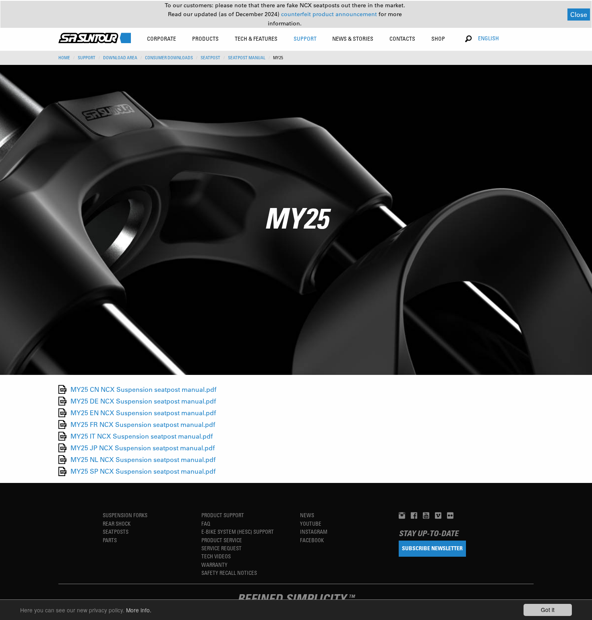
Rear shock (116, 523)
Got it (548, 609)
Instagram (313, 531)
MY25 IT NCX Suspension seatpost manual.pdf (141, 436)
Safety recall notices (229, 572)
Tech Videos (216, 556)
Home (64, 57)
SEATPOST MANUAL (246, 57)
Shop (438, 38)
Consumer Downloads (169, 57)
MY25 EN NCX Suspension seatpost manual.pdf (143, 412)
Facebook (312, 540)
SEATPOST (210, 57)
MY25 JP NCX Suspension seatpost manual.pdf (142, 447)
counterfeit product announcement (330, 14)
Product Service (221, 540)
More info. (138, 610)
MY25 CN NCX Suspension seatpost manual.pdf (143, 389)
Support (86, 57)
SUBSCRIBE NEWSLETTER (432, 548)
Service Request (221, 548)
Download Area (120, 57)
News (307, 515)
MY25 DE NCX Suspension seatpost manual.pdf (143, 401)
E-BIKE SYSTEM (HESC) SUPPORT (237, 531)
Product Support (222, 515)
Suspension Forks (125, 515)
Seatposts (115, 531)
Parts (110, 540)
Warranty (214, 564)
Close (578, 14)
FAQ (205, 523)
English (488, 38)
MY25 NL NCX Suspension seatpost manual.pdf (142, 459)
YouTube (310, 523)
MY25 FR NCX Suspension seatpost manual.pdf (142, 424)
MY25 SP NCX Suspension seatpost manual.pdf (142, 471)
